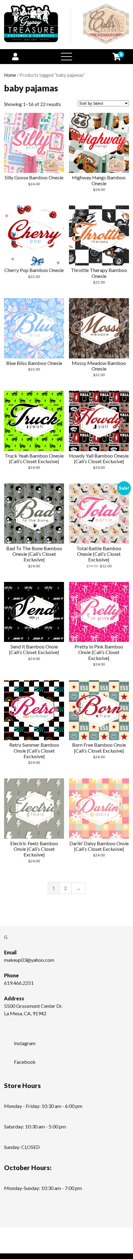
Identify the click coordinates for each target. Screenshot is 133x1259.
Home (10, 75)
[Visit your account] (15, 56)
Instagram (25, 1043)
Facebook (25, 1062)
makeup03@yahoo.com (29, 960)
